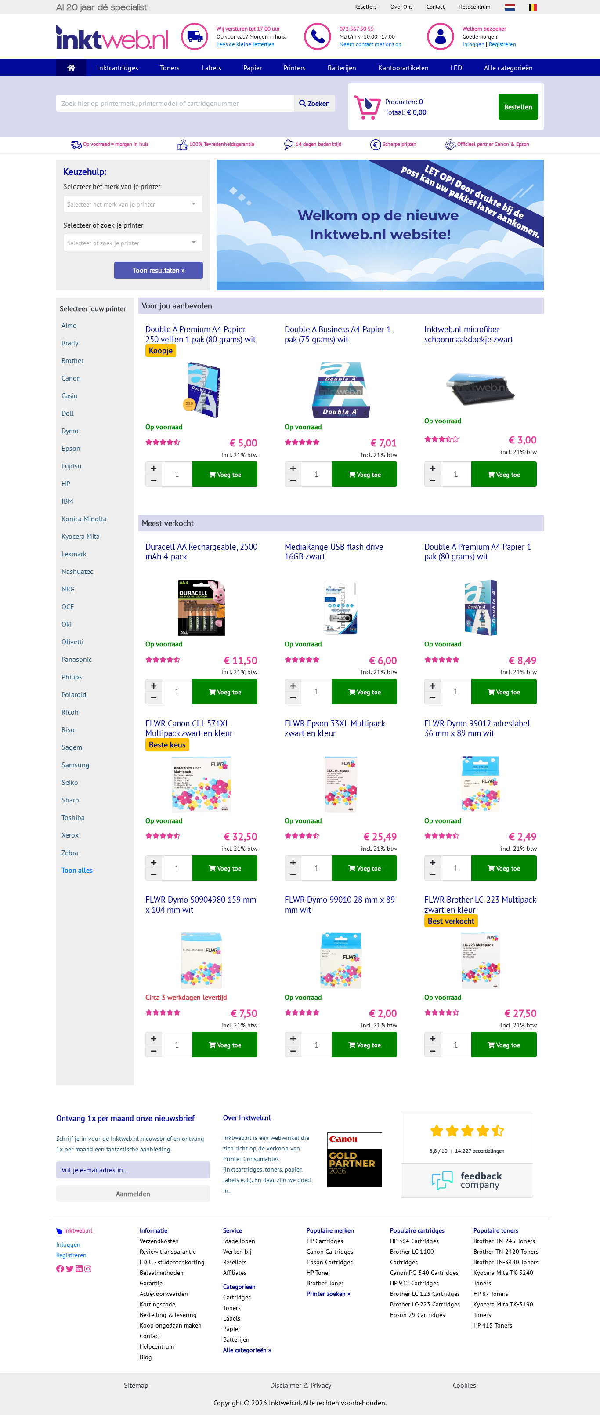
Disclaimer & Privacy (300, 1385)
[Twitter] (70, 1269)
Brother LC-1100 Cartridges (412, 1257)
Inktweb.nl (78, 1230)
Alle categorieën (508, 67)
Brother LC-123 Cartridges (425, 1294)
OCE (67, 606)
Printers (294, 67)
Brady (69, 342)
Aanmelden (133, 1193)
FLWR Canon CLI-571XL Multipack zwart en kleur (188, 728)
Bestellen (518, 106)
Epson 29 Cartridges (417, 1315)
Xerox (70, 835)
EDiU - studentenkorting (172, 1262)
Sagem (71, 747)
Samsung (75, 764)
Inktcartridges (117, 67)
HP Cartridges (325, 1241)
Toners (170, 67)
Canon (71, 378)
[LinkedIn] (79, 1269)
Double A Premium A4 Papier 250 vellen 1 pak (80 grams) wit (200, 334)
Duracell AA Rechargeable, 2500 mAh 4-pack (201, 551)
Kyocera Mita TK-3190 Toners (503, 1309)
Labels (211, 67)
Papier (252, 67)
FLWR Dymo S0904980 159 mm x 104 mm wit (200, 904)
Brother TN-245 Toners (504, 1241)
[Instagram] (87, 1269)
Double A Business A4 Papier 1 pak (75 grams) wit (338, 334)
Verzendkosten (159, 1241)
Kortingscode (157, 1304)
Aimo (69, 325)
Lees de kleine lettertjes (245, 44)
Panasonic (76, 659)
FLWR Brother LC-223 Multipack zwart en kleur (480, 904)
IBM (67, 501)
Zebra (69, 852)
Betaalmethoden (162, 1273)
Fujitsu (71, 465)
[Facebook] (60, 1269)
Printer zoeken (327, 1294)
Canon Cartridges (330, 1251)
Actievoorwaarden (164, 1294)
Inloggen (473, 44)
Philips (71, 676)
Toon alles (77, 870)
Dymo (70, 430)
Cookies (464, 1385)
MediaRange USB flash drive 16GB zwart (334, 551)
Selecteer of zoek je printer (103, 225)
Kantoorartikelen (403, 67)
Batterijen (342, 67)
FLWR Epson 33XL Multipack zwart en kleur (335, 728)
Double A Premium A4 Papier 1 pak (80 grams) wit (477, 551)
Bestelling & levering (168, 1315)
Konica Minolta (84, 518)
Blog (146, 1357)
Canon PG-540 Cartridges (424, 1273)
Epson (70, 448)
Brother (72, 360)
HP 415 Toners (492, 1325)
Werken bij (237, 1251)
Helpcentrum (475, 7)
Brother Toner (325, 1283)
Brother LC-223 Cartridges (425, 1304)
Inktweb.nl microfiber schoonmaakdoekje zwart (468, 334)
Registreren (502, 44)
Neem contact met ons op (370, 44)
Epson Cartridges (330, 1262)
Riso (68, 729)
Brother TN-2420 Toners (506, 1251)
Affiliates (234, 1273)
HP (65, 483)
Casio (69, 395)
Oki (66, 624)
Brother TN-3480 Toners (506, 1262)
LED (456, 67)
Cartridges (237, 1297)
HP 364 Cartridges (414, 1241)
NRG (68, 588)
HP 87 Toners (490, 1294)
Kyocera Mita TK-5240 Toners (503, 1278)
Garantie (151, 1283)
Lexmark (74, 553)
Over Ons (401, 7)
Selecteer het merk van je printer (111, 186)
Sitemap (136, 1385)
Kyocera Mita (80, 536)
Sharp (70, 799)
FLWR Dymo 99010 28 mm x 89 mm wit (340, 904)
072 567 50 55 (357, 29)
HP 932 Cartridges (414, 1283)
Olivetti (72, 641)
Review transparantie (168, 1251)
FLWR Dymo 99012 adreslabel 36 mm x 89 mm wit (477, 728)
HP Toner (318, 1273)
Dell (67, 413)
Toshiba (73, 817)
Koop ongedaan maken (171, 1325)
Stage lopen (239, 1241)
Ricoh (70, 712)
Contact (436, 7)
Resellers (365, 7)
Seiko (69, 782)
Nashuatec (77, 571)
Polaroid (74, 694)
